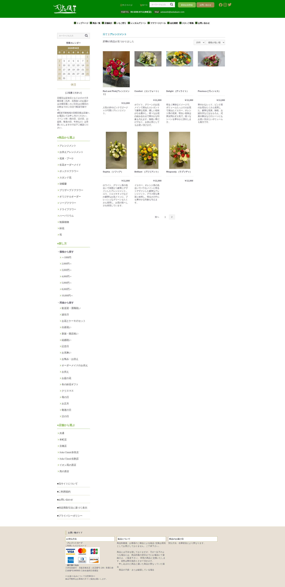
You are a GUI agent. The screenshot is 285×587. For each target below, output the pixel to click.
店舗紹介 (108, 23)
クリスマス (68, 391)
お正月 (65, 403)
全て (105, 34)
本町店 (63, 439)
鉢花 (62, 228)
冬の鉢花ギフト (70, 384)
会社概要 (174, 23)
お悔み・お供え (70, 359)
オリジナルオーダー (70, 196)
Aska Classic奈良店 (69, 452)
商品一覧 (96, 23)
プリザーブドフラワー (71, 190)
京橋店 (63, 446)
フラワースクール (158, 23)
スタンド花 (65, 177)
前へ (157, 217)
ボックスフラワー (69, 171)
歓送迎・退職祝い (71, 308)
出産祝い (66, 327)
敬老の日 (66, 410)
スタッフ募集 (188, 23)
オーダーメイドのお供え (75, 365)
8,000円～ (67, 289)
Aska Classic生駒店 (69, 458)
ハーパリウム (67, 215)
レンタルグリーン (138, 23)
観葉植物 (64, 222)
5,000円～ (67, 282)
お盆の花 (66, 378)
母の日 (65, 397)
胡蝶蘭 (63, 184)
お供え (65, 372)
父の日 (65, 416)
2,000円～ (67, 263)
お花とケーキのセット (74, 321)
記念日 (65, 346)
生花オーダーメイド (70, 165)
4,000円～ (67, 276)
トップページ (82, 23)
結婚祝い (66, 340)
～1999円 (66, 257)
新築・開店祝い (70, 333)
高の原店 (64, 471)
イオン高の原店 (68, 465)
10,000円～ (67, 295)
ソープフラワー (68, 203)
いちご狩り (121, 23)
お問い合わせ (204, 23)
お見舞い (66, 352)
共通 (62, 433)
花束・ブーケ (67, 158)
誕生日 (65, 314)
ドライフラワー (68, 209)
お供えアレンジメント (71, 152)
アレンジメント (68, 145)
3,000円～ (67, 270)
